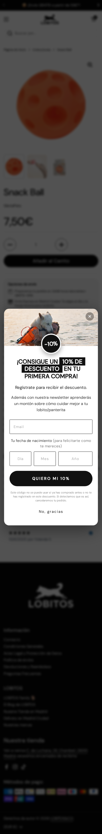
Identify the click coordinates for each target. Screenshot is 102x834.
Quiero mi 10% (51, 478)
